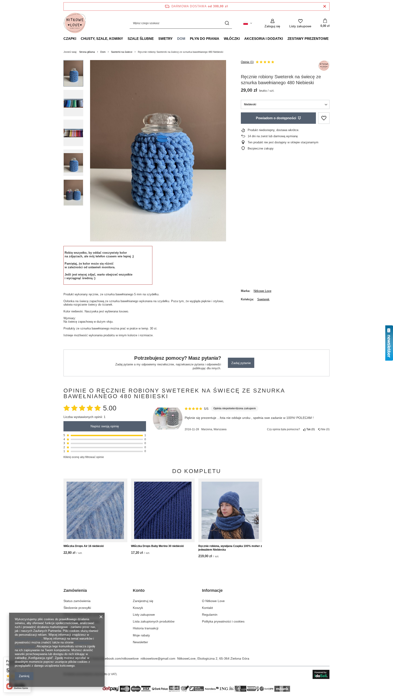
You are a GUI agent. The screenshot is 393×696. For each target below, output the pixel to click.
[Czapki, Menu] (78, 38)
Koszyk (138, 608)
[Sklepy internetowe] (321, 674)
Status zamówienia (77, 601)
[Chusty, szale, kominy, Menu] (125, 38)
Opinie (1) (247, 62)
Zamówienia (75, 590)
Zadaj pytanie (241, 363)
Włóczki (232, 38)
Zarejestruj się (143, 601)
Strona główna (87, 52)
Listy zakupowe (144, 614)
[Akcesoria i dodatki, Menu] (285, 38)
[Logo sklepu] (74, 23)
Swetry (165, 38)
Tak (310, 429)
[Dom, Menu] (187, 38)
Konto (139, 590)
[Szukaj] (227, 23)
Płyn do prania (204, 38)
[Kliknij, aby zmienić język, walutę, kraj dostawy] (247, 23)
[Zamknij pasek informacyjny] (324, 6)
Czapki (69, 38)
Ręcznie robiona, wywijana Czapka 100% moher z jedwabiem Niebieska (230, 547)
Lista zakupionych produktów (153, 621)
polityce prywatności (28, 638)
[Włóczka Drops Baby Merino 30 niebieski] (163, 510)
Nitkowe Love (262, 291)
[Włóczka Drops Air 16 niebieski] (95, 510)
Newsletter (140, 642)
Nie (324, 429)
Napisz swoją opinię (105, 426)
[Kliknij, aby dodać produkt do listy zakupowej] (324, 118)
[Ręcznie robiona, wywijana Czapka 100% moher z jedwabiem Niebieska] (230, 510)
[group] (158, 150)
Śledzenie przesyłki (77, 608)
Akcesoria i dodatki (263, 38)
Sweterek (263, 299)
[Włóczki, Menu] (242, 38)
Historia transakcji (145, 628)
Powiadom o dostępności (276, 118)
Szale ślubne (141, 38)
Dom (181, 38)
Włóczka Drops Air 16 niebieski (83, 546)
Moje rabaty (141, 635)
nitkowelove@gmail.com (158, 658)
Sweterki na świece (121, 52)
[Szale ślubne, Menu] (156, 38)
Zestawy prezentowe (308, 38)
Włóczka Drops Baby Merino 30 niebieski (157, 546)
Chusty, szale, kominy (102, 38)
